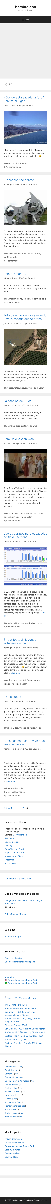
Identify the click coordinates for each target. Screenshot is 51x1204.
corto (19, 299)
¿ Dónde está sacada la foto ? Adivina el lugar (24, 99)
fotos (18, 163)
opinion (7, 684)
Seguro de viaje (12, 842)
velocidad (33, 388)
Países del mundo (13, 1139)
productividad (12, 623)
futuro (37, 253)
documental (27, 253)
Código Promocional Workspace (20, 962)
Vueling (8, 845)
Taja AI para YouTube (15, 852)
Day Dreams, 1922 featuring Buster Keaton (25, 1029)
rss (20, 1066)
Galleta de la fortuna (14, 1142)
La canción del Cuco (18, 401)
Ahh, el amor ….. (15, 274)
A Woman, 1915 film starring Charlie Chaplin (25, 1032)
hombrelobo (25, 7)
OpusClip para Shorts (15, 849)
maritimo (8, 257)
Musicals (9, 1099)
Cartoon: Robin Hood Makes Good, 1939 (24, 1036)
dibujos (26, 299)
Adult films (10, 1070)
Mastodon (9, 977)
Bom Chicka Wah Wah (19, 439)
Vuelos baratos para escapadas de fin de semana (25, 535)
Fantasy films (11, 1088)
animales (10, 426)
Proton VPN (10, 863)
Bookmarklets (11, 1157)
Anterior (9, 808)
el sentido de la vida (33, 513)
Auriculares (10, 838)
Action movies (11, 1066)
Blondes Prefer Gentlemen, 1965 (20, 1008)
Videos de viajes (27, 728)
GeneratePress (40, 1200)
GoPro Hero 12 (20, 835)
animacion (11, 299)
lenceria (7, 517)
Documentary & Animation (17, 1081)
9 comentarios (13, 627)
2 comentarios (13, 795)
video (11, 302)
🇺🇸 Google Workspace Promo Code (21, 980)
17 (22, 808)
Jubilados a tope (13, 936)
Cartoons (9, 1074)
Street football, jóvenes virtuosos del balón (20, 641)
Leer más (15, 673)
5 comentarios (13, 520)
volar (24, 163)
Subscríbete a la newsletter (18, 879)
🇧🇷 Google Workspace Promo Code (21, 983)
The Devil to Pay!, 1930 (16, 1005)
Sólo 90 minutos (12, 1150)
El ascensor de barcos (19, 180)
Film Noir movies (13, 1091)
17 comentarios (13, 167)
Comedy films (11, 1077)
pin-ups (15, 517)
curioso (17, 253)
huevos (23, 388)
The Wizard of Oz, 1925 (16, 1039)
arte (18, 426)
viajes (34, 623)
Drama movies (11, 1084)
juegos (37, 680)
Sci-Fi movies (11, 1109)
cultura (9, 513)
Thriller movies (12, 1113)
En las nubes (12, 697)
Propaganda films (13, 1102)
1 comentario (12, 261)
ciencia (9, 253)
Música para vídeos (14, 856)
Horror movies (11, 1095)
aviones (21, 792)
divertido (18, 513)
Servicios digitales (13, 958)
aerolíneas (11, 792)
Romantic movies (13, 1106)
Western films (11, 1117)
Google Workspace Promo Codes (20, 1146)
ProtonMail (10, 860)
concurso (10, 163)
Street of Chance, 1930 (16, 1025)
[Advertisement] (25, 50)
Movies (32, 998)
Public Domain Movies (15, 914)
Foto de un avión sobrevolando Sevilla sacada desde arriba (25, 317)
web (35, 426)
